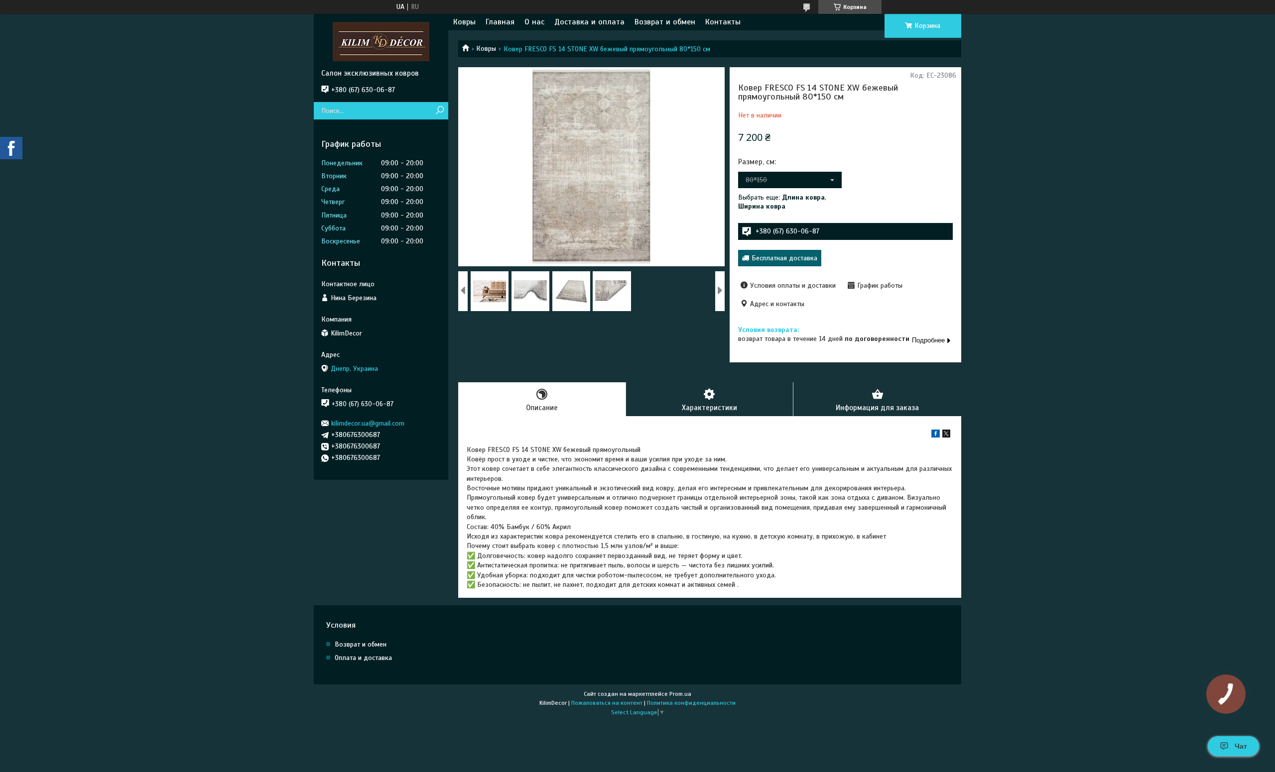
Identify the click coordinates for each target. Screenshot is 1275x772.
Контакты (723, 22)
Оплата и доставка (363, 658)
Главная (500, 22)
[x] (946, 435)
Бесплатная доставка (784, 258)
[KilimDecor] (381, 41)
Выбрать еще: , (782, 202)
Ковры (464, 22)
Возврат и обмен (665, 22)
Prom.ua (680, 693)
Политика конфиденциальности (691, 702)
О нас (534, 22)
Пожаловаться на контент (606, 702)
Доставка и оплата (589, 22)
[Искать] (439, 110)
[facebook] (935, 435)
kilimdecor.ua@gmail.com (367, 423)
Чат (1241, 746)
